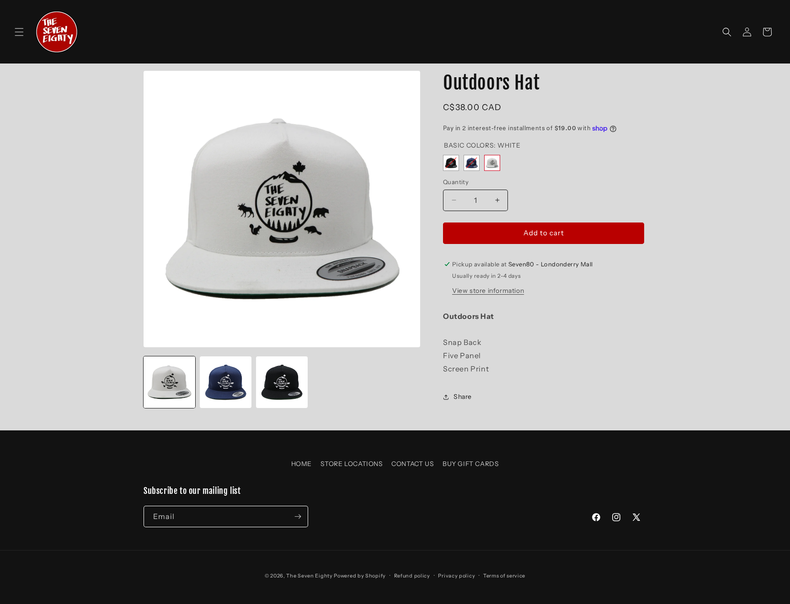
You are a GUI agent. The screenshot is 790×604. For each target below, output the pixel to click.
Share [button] (463, 396)
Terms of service (504, 575)
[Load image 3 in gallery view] (282, 382)
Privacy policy (456, 575)
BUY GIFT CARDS (471, 464)
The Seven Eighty (309, 575)
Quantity (456, 181)
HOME (301, 464)
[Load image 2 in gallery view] (225, 382)
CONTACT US (412, 464)
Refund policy (412, 575)
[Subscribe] (298, 516)
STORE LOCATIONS (351, 464)
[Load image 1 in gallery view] (169, 382)
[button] (19, 32)
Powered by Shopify (360, 575)
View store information (488, 290)
